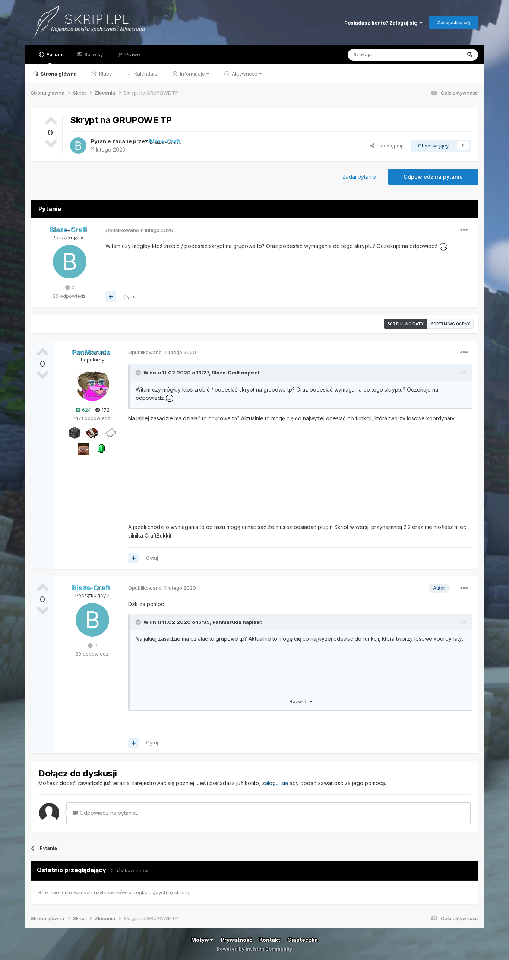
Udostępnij (388, 146)
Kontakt (269, 940)
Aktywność (244, 74)
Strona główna (58, 74)
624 (85, 410)
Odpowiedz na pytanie (433, 176)
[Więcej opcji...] (464, 230)
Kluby (105, 74)
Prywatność (236, 940)
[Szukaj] (469, 55)
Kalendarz (145, 74)
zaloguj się (275, 783)
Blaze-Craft (226, 373)
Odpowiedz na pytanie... (108, 813)
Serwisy (93, 54)
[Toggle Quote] (139, 373)
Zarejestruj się (453, 22)
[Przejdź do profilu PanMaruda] (92, 384)
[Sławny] (101, 448)
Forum (53, 54)
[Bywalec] (74, 432)
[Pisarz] (92, 432)
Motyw (200, 940)
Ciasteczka (302, 940)
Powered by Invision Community (254, 949)
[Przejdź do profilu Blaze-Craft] (78, 145)
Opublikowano (139, 230)
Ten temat (440, 54)
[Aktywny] (110, 432)
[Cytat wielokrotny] (110, 296)
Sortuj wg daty (406, 324)
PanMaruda (226, 622)
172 (105, 410)
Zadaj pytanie (359, 176)
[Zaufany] (83, 448)
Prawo (132, 54)
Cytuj (129, 296)
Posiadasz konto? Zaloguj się (381, 23)
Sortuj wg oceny (450, 324)
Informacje (192, 74)
